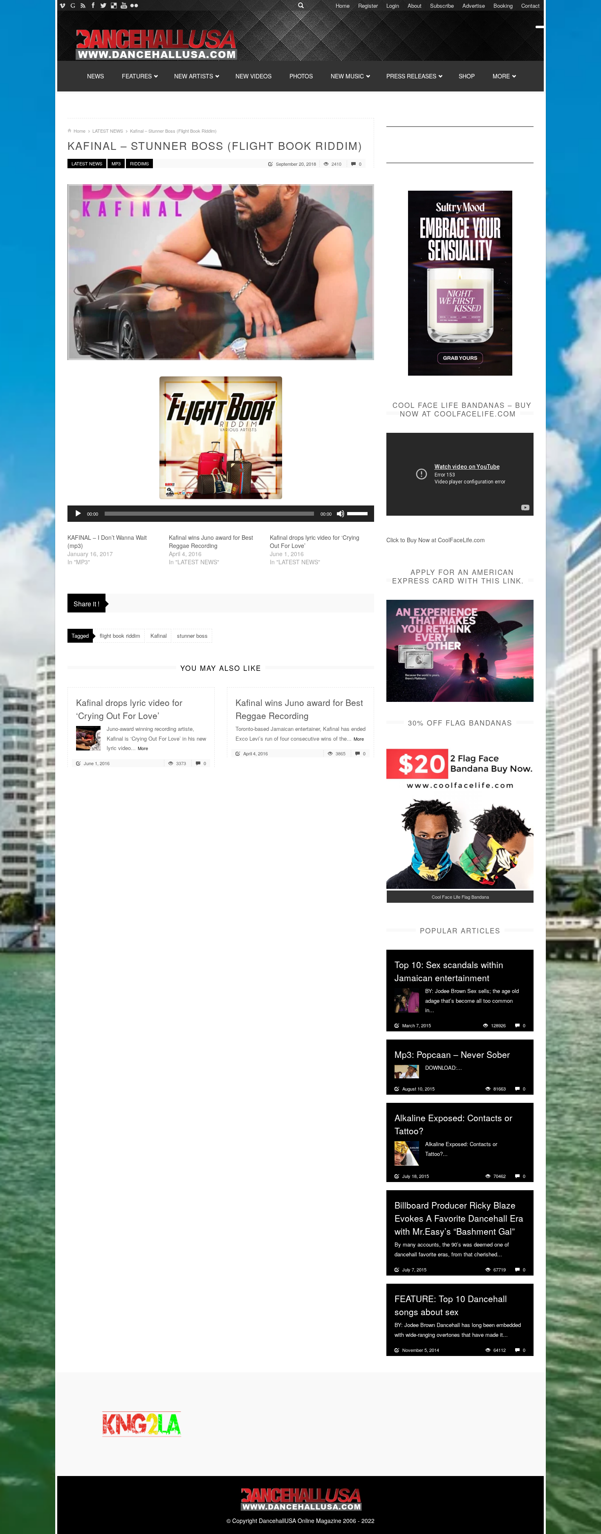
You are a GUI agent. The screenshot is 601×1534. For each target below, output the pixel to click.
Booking (503, 5)
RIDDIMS (139, 163)
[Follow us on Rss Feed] (83, 5)
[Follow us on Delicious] (113, 5)
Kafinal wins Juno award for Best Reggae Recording (211, 541)
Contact (530, 5)
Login (392, 5)
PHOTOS (301, 76)
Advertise (473, 5)
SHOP (467, 76)
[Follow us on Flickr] (134, 5)
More (143, 748)
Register (368, 5)
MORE (501, 76)
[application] (220, 513)
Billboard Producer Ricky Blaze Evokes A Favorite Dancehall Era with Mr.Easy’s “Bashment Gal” (459, 1218)
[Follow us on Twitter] (103, 5)
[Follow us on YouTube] (124, 5)
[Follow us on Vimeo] (62, 5)
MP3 (116, 163)
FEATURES (137, 76)
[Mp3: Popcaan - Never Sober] (407, 1070)
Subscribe (442, 5)
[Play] (78, 514)
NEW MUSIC (347, 76)
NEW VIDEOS (253, 76)
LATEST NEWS (107, 130)
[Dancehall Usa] (155, 43)
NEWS (95, 76)
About (415, 5)
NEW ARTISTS (193, 76)
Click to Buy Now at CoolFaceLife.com (435, 540)
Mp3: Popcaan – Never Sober (452, 1054)
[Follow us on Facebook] (93, 5)
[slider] (358, 512)
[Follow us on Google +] (72, 5)
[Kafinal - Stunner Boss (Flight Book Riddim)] (220, 272)
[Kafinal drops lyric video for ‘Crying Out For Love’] (88, 737)
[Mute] (340, 514)
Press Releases (411, 76)
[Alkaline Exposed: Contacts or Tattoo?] (407, 1153)
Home (343, 5)
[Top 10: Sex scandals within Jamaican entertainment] (407, 999)
